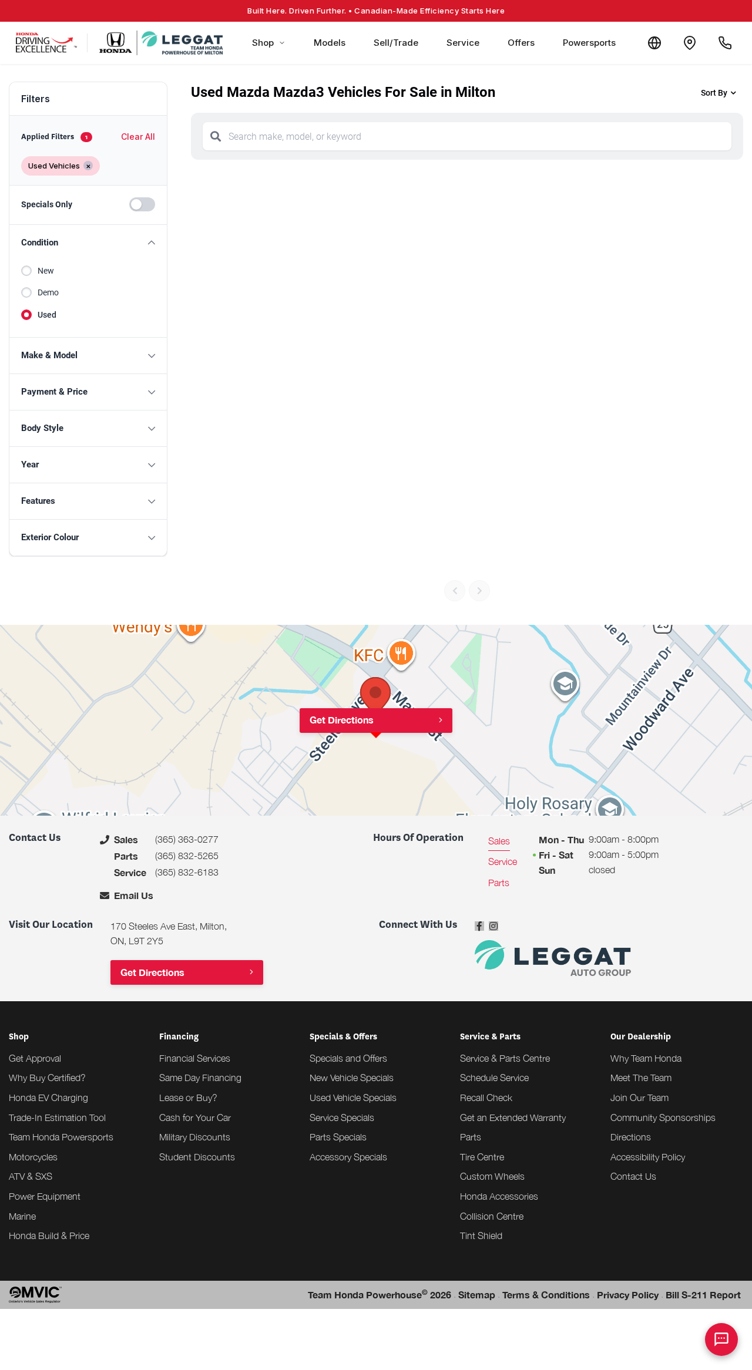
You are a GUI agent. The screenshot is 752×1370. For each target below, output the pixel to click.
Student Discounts (197, 1157)
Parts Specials (338, 1137)
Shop (263, 42)
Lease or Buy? (188, 1097)
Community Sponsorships (663, 1117)
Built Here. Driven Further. (376, 10)
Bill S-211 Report (703, 1294)
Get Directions (342, 719)
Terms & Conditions (546, 1294)
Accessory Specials (348, 1157)
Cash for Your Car (195, 1117)
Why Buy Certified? (47, 1077)
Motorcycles (33, 1157)
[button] (88, 243)
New (46, 270)
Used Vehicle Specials (353, 1097)
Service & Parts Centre (505, 1058)
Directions (630, 1137)
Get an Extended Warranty (513, 1117)
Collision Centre (491, 1216)
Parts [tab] (498, 882)
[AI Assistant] (721, 1339)
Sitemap (476, 1294)
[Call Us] (725, 43)
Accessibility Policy (647, 1157)
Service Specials (342, 1117)
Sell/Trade (396, 42)
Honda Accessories (499, 1196)
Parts (470, 1137)
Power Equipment (44, 1196)
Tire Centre (482, 1157)
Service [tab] (502, 861)
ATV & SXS (30, 1176)
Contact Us (633, 1176)
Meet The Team (641, 1077)
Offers (521, 42)
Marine (22, 1216)
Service (462, 42)
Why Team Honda (646, 1058)
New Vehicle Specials (352, 1077)
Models (329, 42)
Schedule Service (494, 1077)
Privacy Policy (628, 1294)
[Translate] (654, 43)
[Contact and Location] (690, 43)
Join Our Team (639, 1097)
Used (47, 314)
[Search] (216, 136)
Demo (48, 292)
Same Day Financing (200, 1077)
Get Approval (35, 1058)
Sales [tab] (499, 841)
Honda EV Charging (48, 1097)
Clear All (138, 137)
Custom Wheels (492, 1176)
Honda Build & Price (49, 1235)
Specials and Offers (348, 1058)
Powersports (589, 42)
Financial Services (194, 1058)
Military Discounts (194, 1137)
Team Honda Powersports (61, 1137)
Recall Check (486, 1097)
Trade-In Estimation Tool (57, 1117)
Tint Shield (481, 1235)
